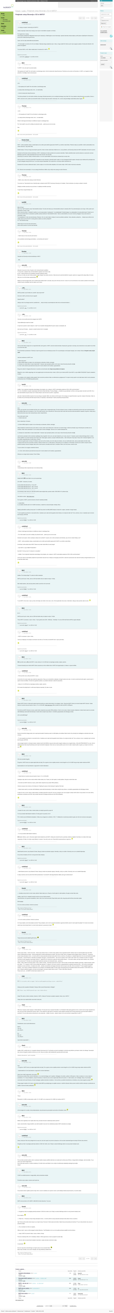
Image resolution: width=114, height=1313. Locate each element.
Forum (2, 17)
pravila (4, 32)
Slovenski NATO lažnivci (25, 1278)
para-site (24, 265)
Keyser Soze (25, 140)
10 (42, 1278)
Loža (24, 1275)
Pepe (79, 1283)
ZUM (23, 976)
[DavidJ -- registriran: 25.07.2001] (19, 889)
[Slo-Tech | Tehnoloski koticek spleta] (8, 6)
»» (95, 18)
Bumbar (24, 251)
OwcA (26, 625)
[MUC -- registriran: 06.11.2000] (19, 63)
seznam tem (103, 44)
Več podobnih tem (19, 1300)
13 (40, 1283)
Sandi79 (80, 1273)
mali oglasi (5, 19)
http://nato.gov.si (30, 496)
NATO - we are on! (23, 1283)
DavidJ (24, 888)
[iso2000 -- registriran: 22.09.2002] (19, 203)
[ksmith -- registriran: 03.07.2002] (19, 385)
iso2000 (24, 202)
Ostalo (2, 30)
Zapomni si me (104, 20)
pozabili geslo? (103, 32)
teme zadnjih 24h (6, 21)
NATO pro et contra (23, 1288)
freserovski (80, 1293)
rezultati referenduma (24, 1273)
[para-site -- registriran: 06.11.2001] (19, 266)
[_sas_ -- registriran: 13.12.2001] (19, 288)
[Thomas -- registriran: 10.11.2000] (19, 106)
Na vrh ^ (111, 1311)
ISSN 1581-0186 (40, 1311)
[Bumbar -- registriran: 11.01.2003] (19, 252)
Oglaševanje (27, 1311)
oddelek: (47, 1306)
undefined (25, 22)
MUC (23, 63)
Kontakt (33, 1311)
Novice (2, 13)
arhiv (4, 15)
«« (80, 18)
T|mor (19, 1294)
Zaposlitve (3, 26)
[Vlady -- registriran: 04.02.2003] (19, 948)
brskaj (4, 27)
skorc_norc (20, 1289)
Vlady (23, 948)
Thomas (24, 106)
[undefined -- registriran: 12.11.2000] (19, 23)
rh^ (78, 1288)
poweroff (20, 1279)
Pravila (2, 1311)
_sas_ (23, 288)
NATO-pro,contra (23, 1293)
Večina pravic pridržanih (10, 1311)
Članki (2, 23)
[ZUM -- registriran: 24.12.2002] (19, 977)
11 (43, 1278)
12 (45, 1278)
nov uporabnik (103, 30)
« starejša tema (39, 1306)
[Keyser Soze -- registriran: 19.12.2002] (19, 140)
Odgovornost (20, 1311)
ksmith (24, 384)
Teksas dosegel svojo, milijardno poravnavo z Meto (31, 1)
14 (42, 1283)
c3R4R (19, 1274)
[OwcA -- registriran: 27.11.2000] (19, 1046)
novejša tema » (73, 1306)
